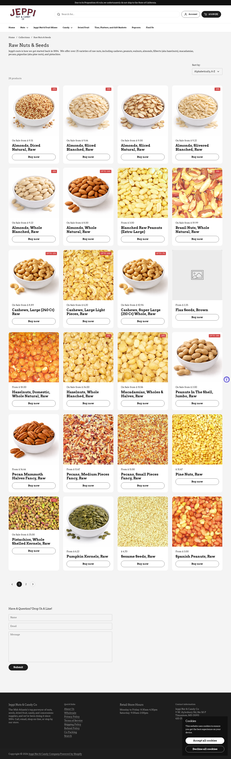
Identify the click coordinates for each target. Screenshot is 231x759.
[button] (211, 14)
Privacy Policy (72, 716)
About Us (69, 709)
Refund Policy (72, 728)
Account (193, 14)
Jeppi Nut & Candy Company (44, 754)
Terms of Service (73, 720)
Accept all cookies (205, 740)
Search (68, 736)
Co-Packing (70, 732)
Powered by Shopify (71, 754)
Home (12, 37)
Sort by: (196, 65)
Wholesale (70, 713)
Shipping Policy (72, 724)
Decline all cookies (205, 749)
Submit (18, 667)
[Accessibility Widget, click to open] (227, 380)
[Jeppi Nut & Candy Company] (23, 14)
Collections (24, 37)
